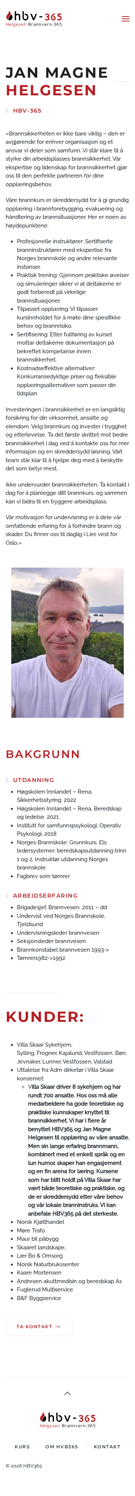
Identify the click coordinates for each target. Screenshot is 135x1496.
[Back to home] (35, 19)
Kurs (22, 1446)
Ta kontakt (34, 1326)
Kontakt (107, 1446)
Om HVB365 (61, 1446)
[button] (125, 19)
